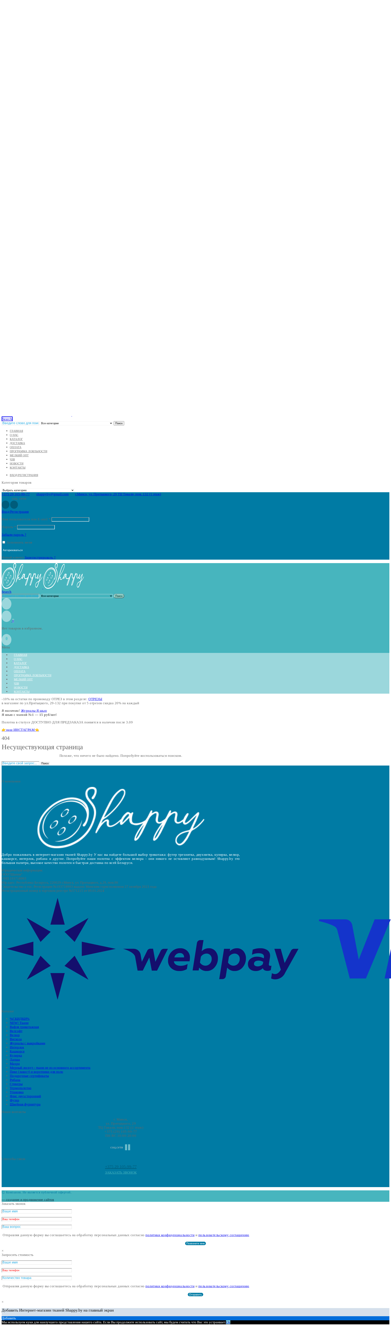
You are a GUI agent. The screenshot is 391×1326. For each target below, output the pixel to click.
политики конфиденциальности (169, 1235)
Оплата (15, 447)
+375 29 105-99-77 (16, 494)
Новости (16, 463)
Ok (228, 1322)
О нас (14, 435)
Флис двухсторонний (25, 1096)
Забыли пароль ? (14, 535)
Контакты (17, 467)
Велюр (15, 1035)
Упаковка (17, 1092)
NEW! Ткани (19, 1023)
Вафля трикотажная (24, 1027)
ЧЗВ (12, 459)
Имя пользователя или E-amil (26, 519)
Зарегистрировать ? (40, 557)
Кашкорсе (17, 1051)
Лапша (15, 1059)
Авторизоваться (13, 550)
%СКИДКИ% (20, 1019)
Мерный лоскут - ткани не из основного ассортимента (50, 1068)
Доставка (17, 443)
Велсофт (16, 1031)
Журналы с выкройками (27, 1043)
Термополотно (20, 1088)
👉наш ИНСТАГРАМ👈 (20, 730)
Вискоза (16, 1039)
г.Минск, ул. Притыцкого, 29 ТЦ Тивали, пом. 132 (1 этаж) (118, 494)
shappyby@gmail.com (52, 494)
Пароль (9, 527)
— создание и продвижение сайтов (28, 1200)
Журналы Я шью (34, 711)
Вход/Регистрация (24, 475)
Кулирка (16, 1055)
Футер (14, 1100)
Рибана (15, 1080)
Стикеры (16, 1084)
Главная (16, 431)
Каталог (16, 439)
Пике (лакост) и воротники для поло (36, 1072)
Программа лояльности (28, 451)
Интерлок (17, 1047)
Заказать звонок (121, 1172)
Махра (15, 1064)
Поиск (119, 423)
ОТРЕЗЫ (95, 699)
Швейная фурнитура (25, 1104)
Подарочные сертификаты (29, 1076)
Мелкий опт (19, 455)
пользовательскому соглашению (223, 1235)
